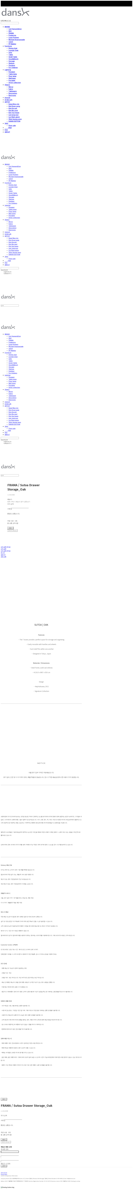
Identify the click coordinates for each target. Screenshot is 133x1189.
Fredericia (12, 35)
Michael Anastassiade (17, 40)
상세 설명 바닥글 (5, 551)
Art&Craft (8, 100)
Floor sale (12, 125)
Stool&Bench (13, 59)
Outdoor (12, 65)
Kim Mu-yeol (13, 110)
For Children (13, 67)
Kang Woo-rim (14, 104)
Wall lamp (12, 78)
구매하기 (4, 1099)
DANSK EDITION (14, 121)
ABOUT (7, 132)
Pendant (12, 72)
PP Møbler (12, 44)
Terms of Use (4, 1172)
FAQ (6, 130)
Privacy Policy (4, 1174)
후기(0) (3, 553)
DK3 (10, 31)
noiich (11, 42)
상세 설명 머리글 (5, 547)
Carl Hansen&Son (15, 29)
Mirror (11, 87)
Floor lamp (12, 76)
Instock (7, 98)
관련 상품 (3, 557)
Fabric (11, 89)
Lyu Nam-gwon (14, 117)
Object (7, 85)
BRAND (7, 27)
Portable (12, 80)
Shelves (11, 63)
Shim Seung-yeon (15, 119)
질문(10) (3, 555)
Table (11, 55)
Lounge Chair (13, 50)
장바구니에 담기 (6, 1142)
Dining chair (13, 48)
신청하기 (4, 1166)
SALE (6, 123)
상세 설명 (3, 549)
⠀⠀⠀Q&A (8, 128)
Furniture (8, 46)
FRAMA (11, 33)
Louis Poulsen (14, 37)
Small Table (13, 57)
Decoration (13, 93)
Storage (12, 61)
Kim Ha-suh (13, 108)
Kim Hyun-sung (14, 106)
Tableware (13, 91)
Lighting (8, 70)
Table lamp (13, 74)
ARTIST (7, 102)
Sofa (10, 52)
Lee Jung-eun (13, 115)
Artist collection (15, 83)
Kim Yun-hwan (14, 113)
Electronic (12, 95)
